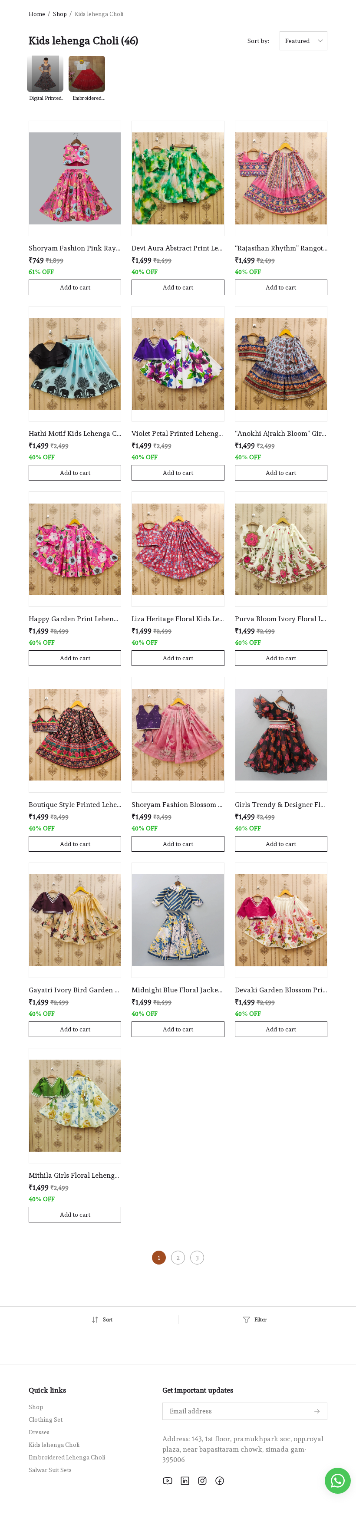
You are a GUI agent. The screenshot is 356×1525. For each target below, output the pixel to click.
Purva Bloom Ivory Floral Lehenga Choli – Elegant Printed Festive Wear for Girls (281, 619)
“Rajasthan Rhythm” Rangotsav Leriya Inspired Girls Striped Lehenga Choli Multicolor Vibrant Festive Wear (281, 248)
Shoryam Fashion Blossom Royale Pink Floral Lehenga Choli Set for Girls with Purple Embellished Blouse (178, 804)
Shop (60, 14)
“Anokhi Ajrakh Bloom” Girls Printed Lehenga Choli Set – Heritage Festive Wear (281, 433)
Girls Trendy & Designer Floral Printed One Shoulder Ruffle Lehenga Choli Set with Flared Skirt (281, 804)
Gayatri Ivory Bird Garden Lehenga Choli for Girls (75, 990)
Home (37, 14)
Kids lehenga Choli (54, 1444)
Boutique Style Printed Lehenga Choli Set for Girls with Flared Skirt (75, 804)
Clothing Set (46, 1419)
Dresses (39, 1432)
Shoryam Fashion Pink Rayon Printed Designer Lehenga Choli (75, 248)
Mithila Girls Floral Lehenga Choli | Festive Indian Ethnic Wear (75, 1175)
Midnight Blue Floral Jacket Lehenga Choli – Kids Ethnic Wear (178, 990)
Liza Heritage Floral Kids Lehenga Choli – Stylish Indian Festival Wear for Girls (178, 619)
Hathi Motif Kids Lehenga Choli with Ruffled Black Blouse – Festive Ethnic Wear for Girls (75, 433)
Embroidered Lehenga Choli (67, 1457)
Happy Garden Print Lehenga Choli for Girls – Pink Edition (75, 619)
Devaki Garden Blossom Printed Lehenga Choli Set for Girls (281, 990)
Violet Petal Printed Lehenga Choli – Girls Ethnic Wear (178, 433)
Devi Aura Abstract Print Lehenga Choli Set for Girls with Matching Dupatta (178, 248)
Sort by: (258, 40)
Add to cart (75, 287)
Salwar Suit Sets (50, 1469)
